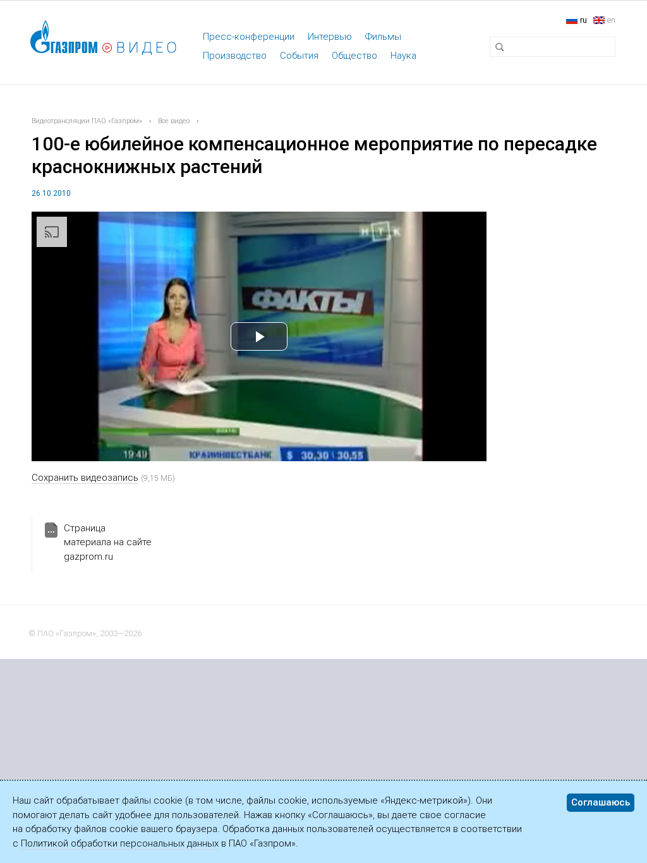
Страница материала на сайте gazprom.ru (108, 542)
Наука (403, 55)
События (299, 55)
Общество (354, 55)
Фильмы (383, 36)
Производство (235, 55)
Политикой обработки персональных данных (120, 843)
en (611, 20)
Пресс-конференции (248, 36)
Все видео (174, 121)
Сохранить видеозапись (85, 477)
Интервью (330, 36)
